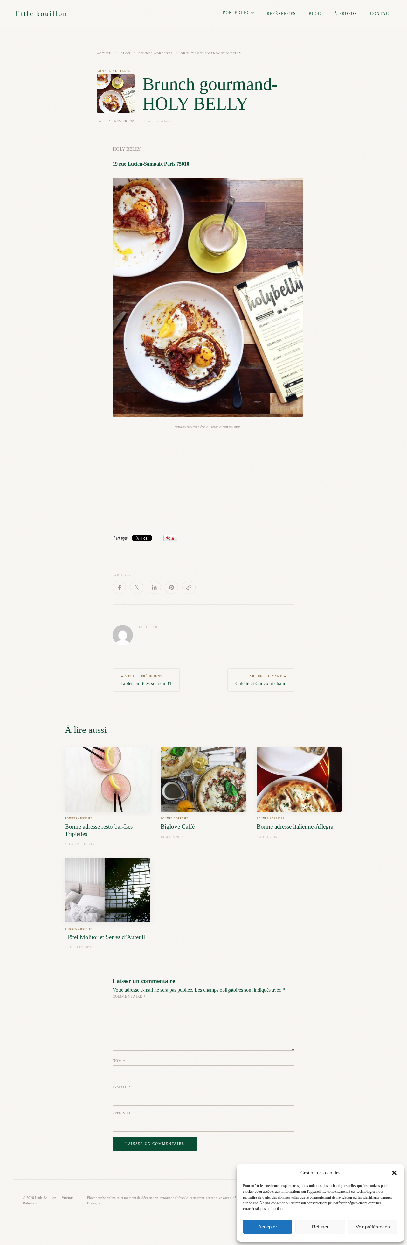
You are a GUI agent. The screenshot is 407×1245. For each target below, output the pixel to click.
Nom (119, 1061)
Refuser (320, 1226)
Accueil (105, 53)
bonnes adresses (155, 53)
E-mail (122, 1087)
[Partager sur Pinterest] (171, 587)
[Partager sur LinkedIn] (154, 587)
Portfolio (236, 13)
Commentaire (129, 996)
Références (281, 14)
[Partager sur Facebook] (119, 587)
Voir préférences (373, 1226)
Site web (122, 1113)
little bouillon (41, 13)
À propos (345, 14)
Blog (315, 14)
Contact (381, 14)
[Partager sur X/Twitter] (136, 587)
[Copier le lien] (189, 587)
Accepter (267, 1226)
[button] (394, 1173)
